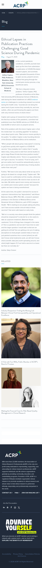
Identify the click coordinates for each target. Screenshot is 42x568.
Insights (11, 13)
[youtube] (7, 507)
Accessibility (6, 554)
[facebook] (11, 507)
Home (3, 13)
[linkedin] (4, 507)
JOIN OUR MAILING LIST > (31, 493)
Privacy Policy (18, 554)
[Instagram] (15, 508)
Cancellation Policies (32, 554)
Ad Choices (22, 556)
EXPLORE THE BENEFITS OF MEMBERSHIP (17, 540)
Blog (2, 57)
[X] (19, 508)
